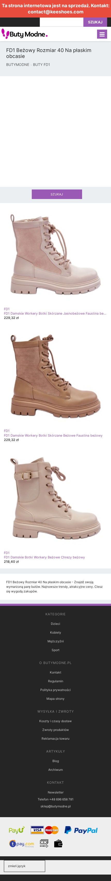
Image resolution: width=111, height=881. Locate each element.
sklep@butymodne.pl (56, 806)
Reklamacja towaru (55, 738)
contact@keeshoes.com (55, 11)
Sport (55, 650)
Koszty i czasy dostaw (55, 721)
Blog (55, 761)
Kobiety (55, 632)
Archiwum (55, 770)
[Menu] (102, 34)
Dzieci (55, 624)
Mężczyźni (55, 641)
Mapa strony (55, 699)
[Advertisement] (55, 131)
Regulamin (55, 681)
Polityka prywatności (55, 690)
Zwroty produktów (55, 730)
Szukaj (95, 22)
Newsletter (56, 792)
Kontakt (55, 672)
